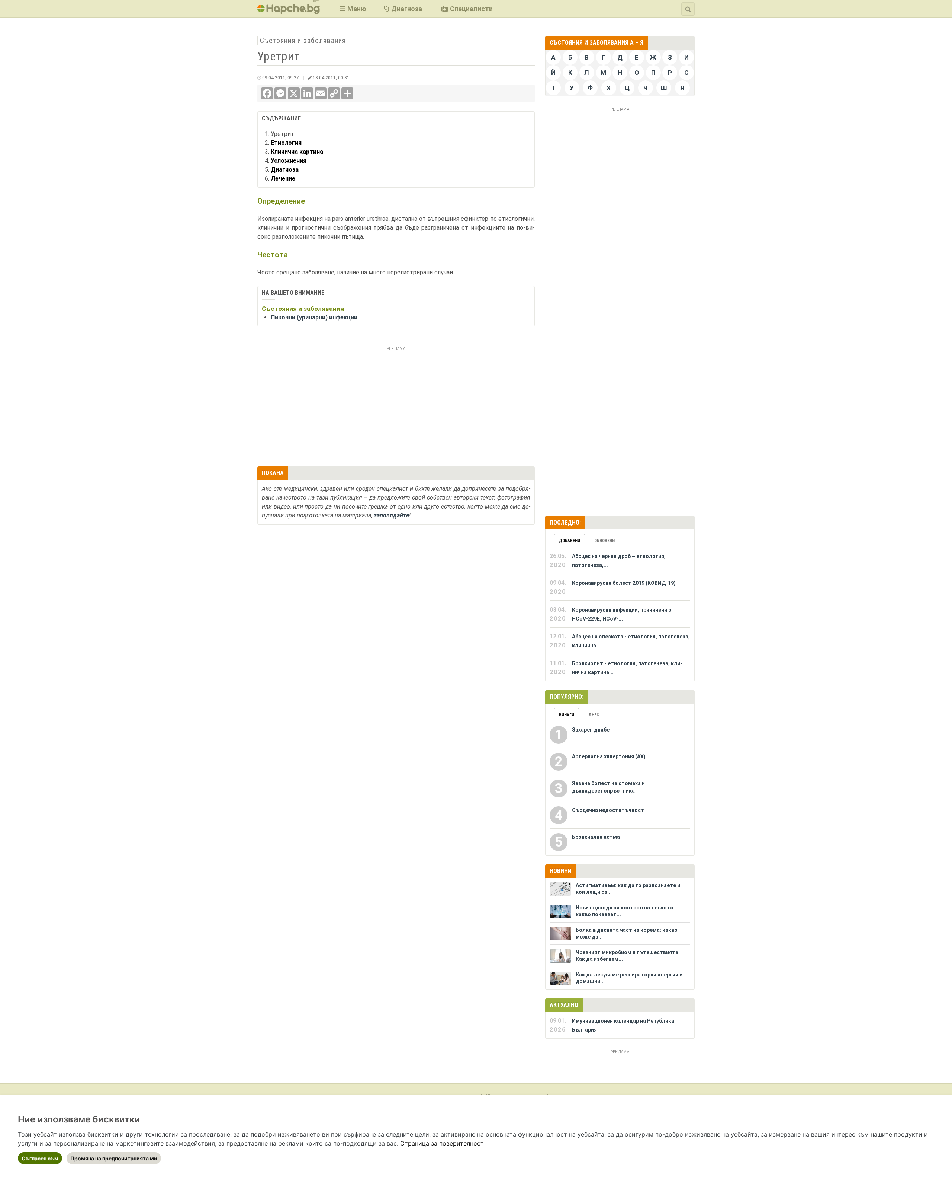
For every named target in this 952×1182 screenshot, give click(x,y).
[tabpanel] (620, 614)
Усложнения (288, 160)
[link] (442, 1143)
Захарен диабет (592, 730)
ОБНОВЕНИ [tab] (604, 540)
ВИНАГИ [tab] (566, 715)
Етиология (286, 142)
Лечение (283, 178)
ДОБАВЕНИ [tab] (569, 540)
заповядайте (391, 515)
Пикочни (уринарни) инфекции (314, 317)
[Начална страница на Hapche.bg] (288, 12)
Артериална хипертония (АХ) (609, 756)
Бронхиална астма (596, 837)
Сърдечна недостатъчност (608, 810)
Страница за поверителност (442, 1143)
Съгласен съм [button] (40, 1158)
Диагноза (285, 169)
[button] (352, 9)
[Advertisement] (396, 405)
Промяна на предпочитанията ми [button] (113, 1158)
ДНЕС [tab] (593, 715)
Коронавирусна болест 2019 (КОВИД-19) (624, 583)
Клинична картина (297, 151)
